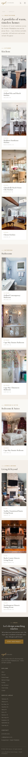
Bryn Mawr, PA (5, 704)
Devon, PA (4, 712)
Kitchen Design (5, 677)
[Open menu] (24, 3)
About (3, 672)
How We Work (5, 685)
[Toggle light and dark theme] (20, 3)
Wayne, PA (4, 709)
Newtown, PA (5, 715)
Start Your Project (14, 641)
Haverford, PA (5, 707)
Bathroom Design (6, 680)
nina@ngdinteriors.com (7, 737)
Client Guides (5, 688)
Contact (3, 690)
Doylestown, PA (5, 720)
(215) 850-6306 (6, 734)
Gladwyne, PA (5, 699)
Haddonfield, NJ (5, 723)
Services (4, 675)
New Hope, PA (5, 717)
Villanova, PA (5, 701)
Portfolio (3, 682)
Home (3, 11)
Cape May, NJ (5, 725)
